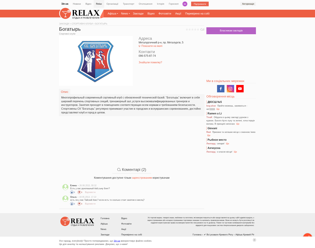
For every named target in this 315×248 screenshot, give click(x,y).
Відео (88, 3)
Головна (105, 218)
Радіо (185, 4)
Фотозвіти (164, 13)
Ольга (73, 197)
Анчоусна (214, 148)
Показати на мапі (151, 46)
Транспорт (128, 3)
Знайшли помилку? (150, 62)
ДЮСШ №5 (215, 102)
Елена (73, 185)
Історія (160, 3)
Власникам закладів (231, 30)
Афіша (112, 13)
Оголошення (145, 3)
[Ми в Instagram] (230, 88)
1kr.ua (64, 3)
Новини (77, 3)
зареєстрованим (142, 177)
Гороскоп (174, 3)
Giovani (212, 128)
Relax (99, 3)
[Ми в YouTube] (240, 88)
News (124, 13)
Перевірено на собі (197, 13)
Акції (178, 13)
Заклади (138, 13)
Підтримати (200, 4)
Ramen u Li (215, 113)
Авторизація (248, 4)
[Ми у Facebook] (220, 88)
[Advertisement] (131, 139)
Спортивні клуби (67, 34)
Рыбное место (217, 139)
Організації (112, 3)
